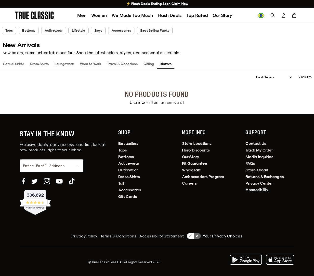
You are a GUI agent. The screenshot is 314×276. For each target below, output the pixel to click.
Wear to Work (90, 64)
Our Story (222, 15)
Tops (9, 30)
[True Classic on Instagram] (47, 181)
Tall (121, 183)
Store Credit (257, 170)
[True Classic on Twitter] (34, 181)
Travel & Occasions (122, 64)
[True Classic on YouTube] (59, 181)
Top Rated (197, 15)
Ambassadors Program (203, 176)
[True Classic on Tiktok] (71, 181)
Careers (189, 183)
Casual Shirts (13, 64)
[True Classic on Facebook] (23, 181)
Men (81, 15)
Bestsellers (128, 143)
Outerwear (128, 170)
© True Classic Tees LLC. (106, 262)
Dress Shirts (39, 64)
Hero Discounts (196, 150)
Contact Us (256, 143)
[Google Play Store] (246, 260)
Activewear (54, 30)
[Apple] (280, 260)
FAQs (250, 163)
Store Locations (196, 143)
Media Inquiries (259, 156)
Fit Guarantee (194, 163)
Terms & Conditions (118, 236)
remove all (174, 102)
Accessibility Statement (161, 236)
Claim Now (179, 3)
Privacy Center (259, 183)
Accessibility (257, 189)
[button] (294, 15)
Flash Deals (170, 15)
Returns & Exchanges (265, 176)
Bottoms (28, 30)
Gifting (149, 64)
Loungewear (64, 64)
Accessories (121, 30)
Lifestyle (78, 30)
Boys (98, 30)
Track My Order (259, 150)
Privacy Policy (84, 236)
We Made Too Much (132, 15)
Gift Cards (127, 196)
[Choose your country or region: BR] (261, 15)
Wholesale (191, 170)
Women (99, 15)
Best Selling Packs (154, 30)
